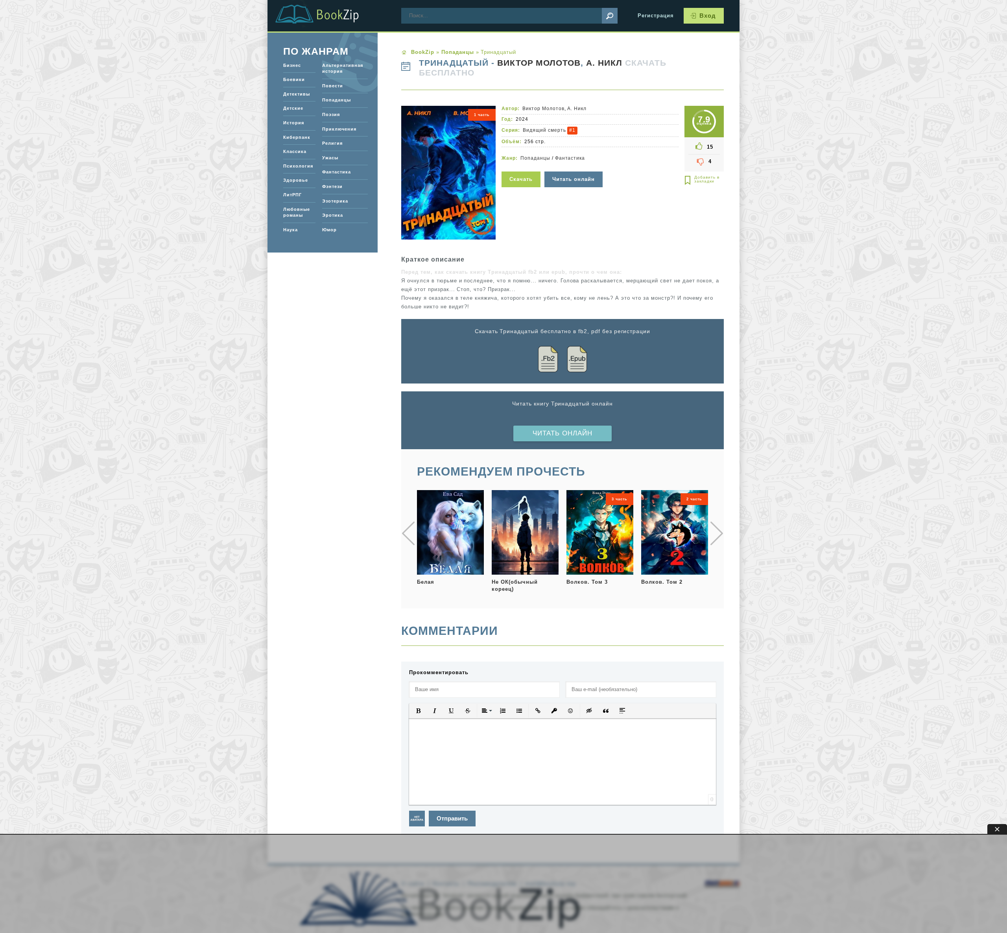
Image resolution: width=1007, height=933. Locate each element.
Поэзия (331, 114)
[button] (418, 710)
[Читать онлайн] (574, 167)
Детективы (296, 94)
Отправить (452, 818)
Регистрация (656, 15)
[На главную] (326, 15)
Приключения (339, 129)
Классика (294, 151)
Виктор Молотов (539, 63)
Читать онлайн (562, 433)
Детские (293, 108)
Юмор (329, 229)
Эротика (332, 215)
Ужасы (330, 157)
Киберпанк (296, 137)
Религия (332, 143)
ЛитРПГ (292, 194)
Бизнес (292, 65)
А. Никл (604, 63)
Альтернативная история (342, 68)
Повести (332, 85)
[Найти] (610, 16)
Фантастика (570, 158)
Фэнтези (332, 186)
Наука (290, 229)
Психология (298, 166)
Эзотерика (335, 201)
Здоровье (295, 180)
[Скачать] (522, 167)
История (293, 122)
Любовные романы (296, 212)
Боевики (294, 79)
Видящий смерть (544, 130)
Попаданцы (535, 158)
